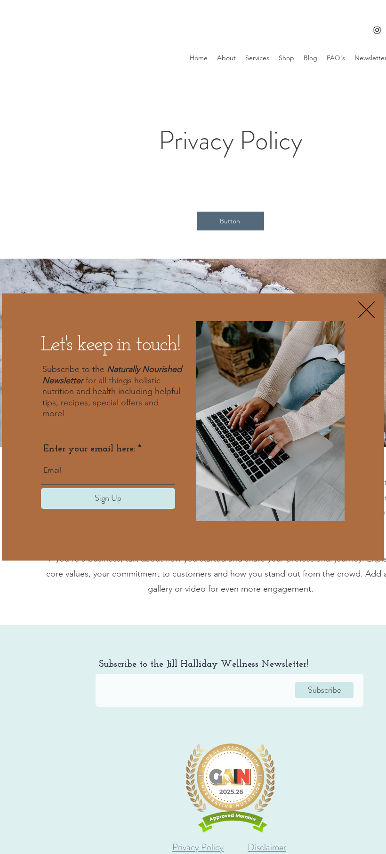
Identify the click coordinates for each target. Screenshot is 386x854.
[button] (366, 309)
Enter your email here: (89, 449)
